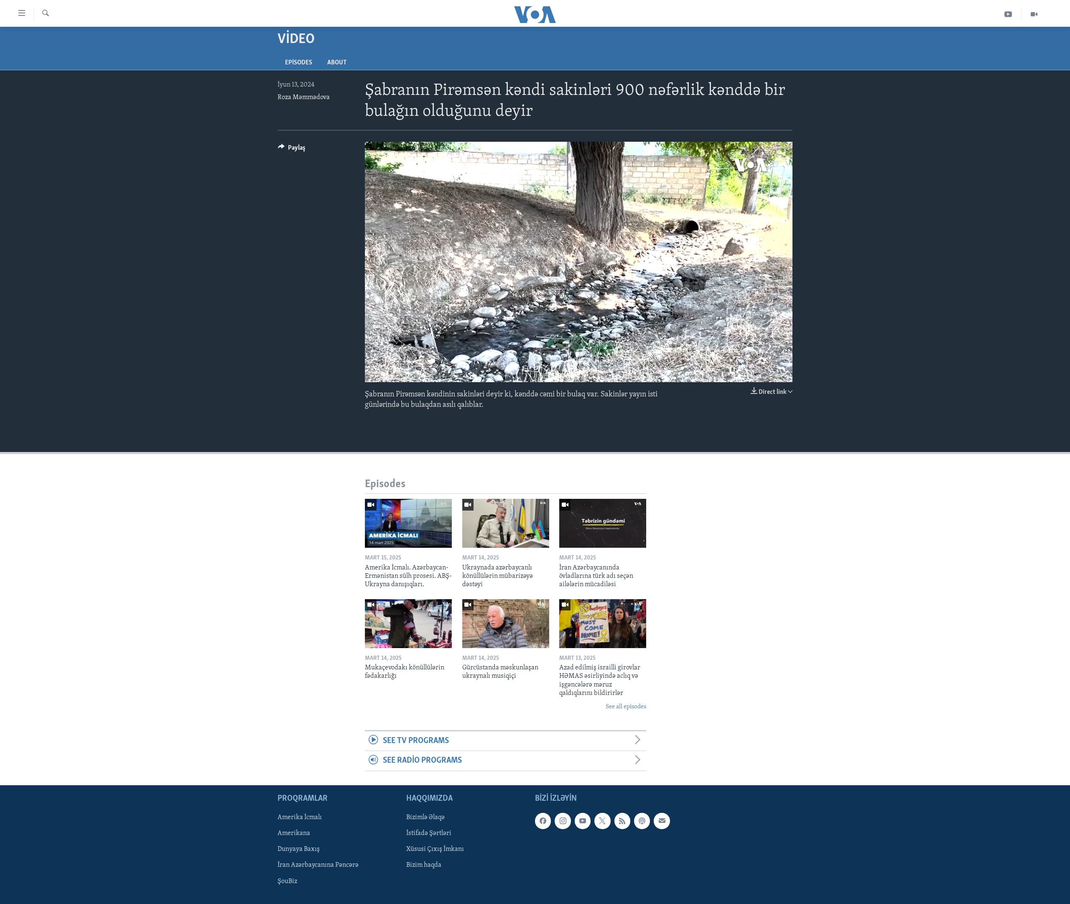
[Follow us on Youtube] (583, 821)
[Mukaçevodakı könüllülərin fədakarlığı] (408, 623)
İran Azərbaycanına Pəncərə (318, 865)
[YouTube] (1008, 14)
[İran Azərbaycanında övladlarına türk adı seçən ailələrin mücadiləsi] (602, 523)
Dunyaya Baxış (299, 849)
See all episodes (626, 707)
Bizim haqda (423, 865)
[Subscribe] (662, 821)
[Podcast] (642, 821)
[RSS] (622, 821)
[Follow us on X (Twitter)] (602, 821)
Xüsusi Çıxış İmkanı (435, 849)
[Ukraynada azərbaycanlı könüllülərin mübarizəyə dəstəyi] (505, 523)
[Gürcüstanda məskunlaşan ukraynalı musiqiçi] (505, 623)
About (336, 62)
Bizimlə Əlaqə (425, 817)
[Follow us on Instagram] (563, 821)
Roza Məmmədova (304, 97)
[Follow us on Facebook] (543, 821)
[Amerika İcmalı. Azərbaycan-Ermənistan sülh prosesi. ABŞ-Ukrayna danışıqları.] (408, 523)
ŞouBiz (287, 881)
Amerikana (294, 833)
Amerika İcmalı (300, 817)
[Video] (1034, 14)
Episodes (298, 62)
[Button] (292, 150)
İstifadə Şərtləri (428, 833)
